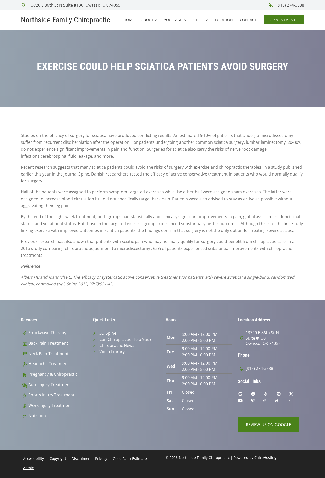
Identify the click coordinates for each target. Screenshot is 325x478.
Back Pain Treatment (48, 343)
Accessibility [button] (33, 458)
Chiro (198, 19)
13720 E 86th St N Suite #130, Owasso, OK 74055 (74, 5)
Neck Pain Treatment (48, 353)
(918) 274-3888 (289, 5)
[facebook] (257, 395)
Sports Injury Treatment (51, 395)
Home (129, 19)
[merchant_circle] (292, 402)
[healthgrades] (256, 402)
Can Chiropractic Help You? (125, 339)
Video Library (112, 351)
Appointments (284, 19)
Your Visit (173, 19)
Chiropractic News (116, 345)
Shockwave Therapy (47, 333)
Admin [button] (28, 467)
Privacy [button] (101, 458)
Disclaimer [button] (81, 458)
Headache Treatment (48, 364)
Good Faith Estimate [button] (130, 458)
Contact (248, 19)
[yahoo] (280, 402)
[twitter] (295, 395)
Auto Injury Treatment (49, 384)
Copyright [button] (58, 458)
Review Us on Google (268, 424)
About (147, 19)
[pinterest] (282, 395)
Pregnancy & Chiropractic (52, 374)
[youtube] (244, 402)
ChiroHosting (265, 457)
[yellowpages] (268, 402)
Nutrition (37, 415)
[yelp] (269, 395)
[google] (244, 395)
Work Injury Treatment (50, 405)
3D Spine (107, 333)
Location (224, 19)
